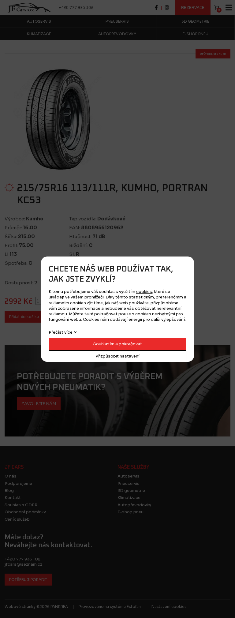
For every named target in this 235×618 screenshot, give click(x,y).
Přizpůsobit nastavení (117, 356)
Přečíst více (61, 332)
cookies (144, 291)
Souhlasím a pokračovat (117, 343)
